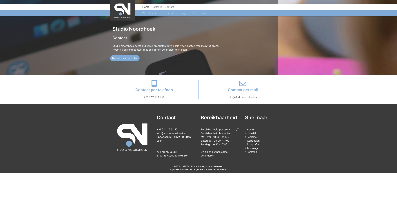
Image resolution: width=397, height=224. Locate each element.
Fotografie (184, 13)
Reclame (171, 13)
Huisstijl (159, 13)
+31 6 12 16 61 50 (154, 97)
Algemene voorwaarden (181, 169)
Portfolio (157, 6)
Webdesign (253, 140)
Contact (169, 6)
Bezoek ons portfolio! (125, 58)
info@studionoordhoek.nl (242, 97)
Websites (147, 13)
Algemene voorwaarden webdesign (210, 169)
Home (146, 6)
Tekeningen (199, 13)
